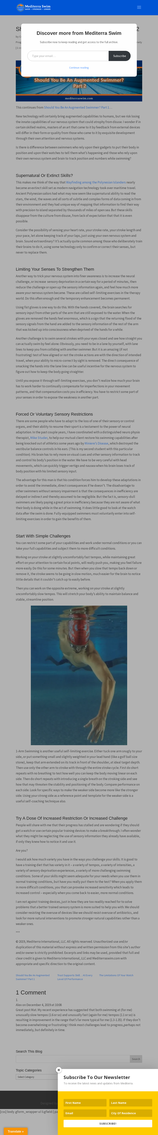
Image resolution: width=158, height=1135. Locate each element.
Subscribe (119, 56)
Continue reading (79, 67)
